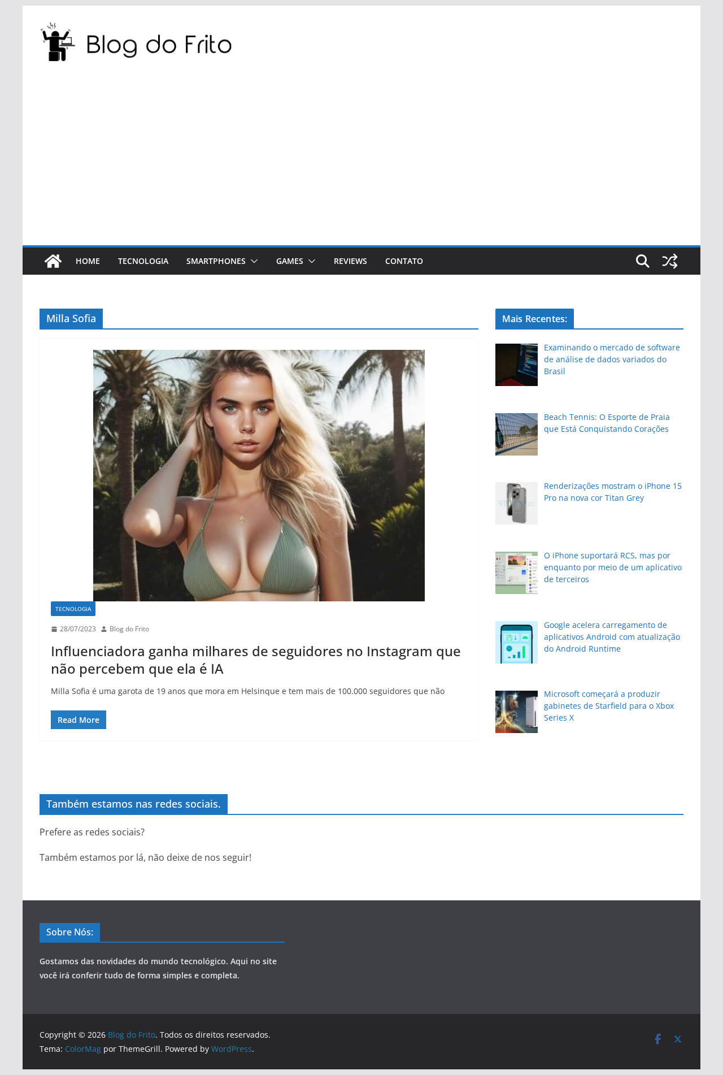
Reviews (350, 260)
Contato (404, 260)
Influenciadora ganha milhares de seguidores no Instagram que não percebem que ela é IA (256, 659)
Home (88, 260)
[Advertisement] (361, 160)
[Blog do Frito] (53, 261)
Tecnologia (143, 260)
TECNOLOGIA (73, 609)
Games (289, 260)
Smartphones (216, 260)
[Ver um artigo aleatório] (669, 261)
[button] (252, 261)
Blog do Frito (129, 629)
